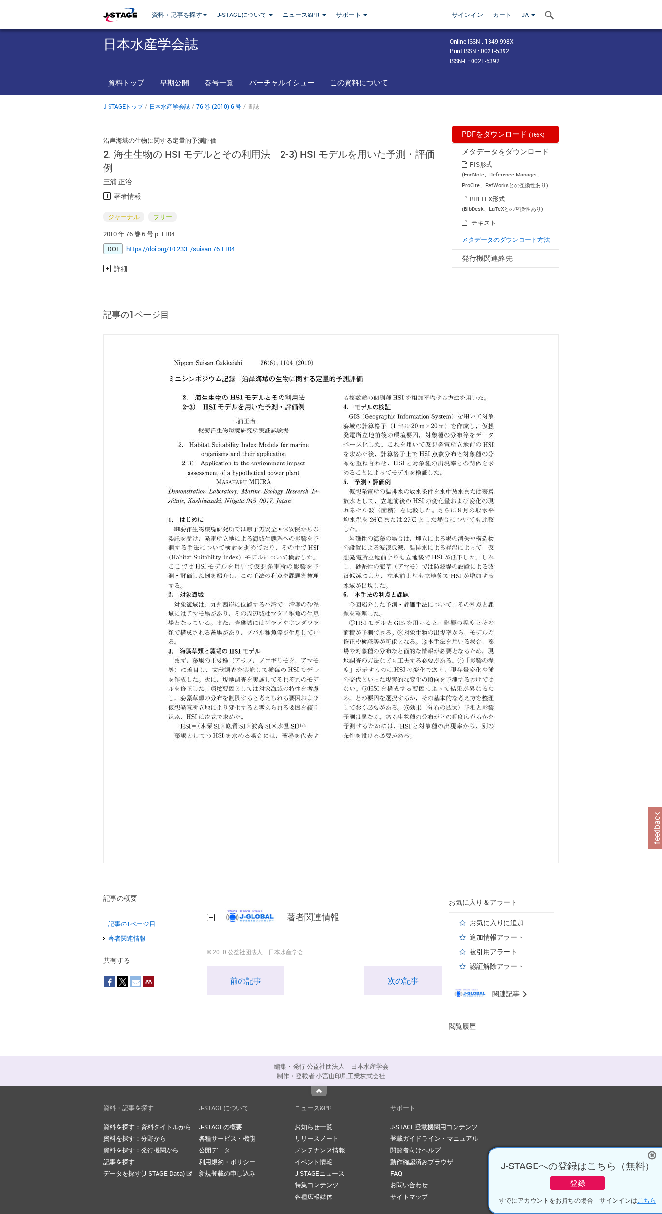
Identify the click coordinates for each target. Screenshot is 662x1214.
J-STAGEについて (242, 14)
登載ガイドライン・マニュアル (434, 1138)
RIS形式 (481, 164)
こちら (646, 1200)
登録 (577, 1183)
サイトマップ (409, 1196)
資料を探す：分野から (134, 1138)
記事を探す (119, 1161)
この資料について (359, 82)
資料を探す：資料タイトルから (147, 1126)
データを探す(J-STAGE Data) (144, 1173)
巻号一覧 (219, 82)
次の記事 (403, 980)
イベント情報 (313, 1161)
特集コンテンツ (317, 1185)
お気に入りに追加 (497, 922)
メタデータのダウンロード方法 (506, 239)
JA (525, 14)
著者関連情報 (127, 938)
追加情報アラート (497, 937)
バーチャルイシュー (282, 82)
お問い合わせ (409, 1185)
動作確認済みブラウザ (421, 1161)
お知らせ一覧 (313, 1126)
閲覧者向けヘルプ (415, 1150)
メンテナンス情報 (320, 1150)
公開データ (214, 1150)
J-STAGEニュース (320, 1173)
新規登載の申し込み (227, 1173)
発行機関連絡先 (487, 258)
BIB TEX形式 (487, 198)
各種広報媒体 (313, 1196)
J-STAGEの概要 (220, 1126)
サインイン (467, 14)
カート (502, 14)
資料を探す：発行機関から (141, 1150)
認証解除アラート (497, 966)
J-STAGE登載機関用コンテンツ (434, 1126)
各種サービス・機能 (227, 1138)
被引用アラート (493, 951)
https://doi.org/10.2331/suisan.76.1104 (180, 248)
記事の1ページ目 (132, 923)
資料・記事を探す (177, 14)
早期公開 (174, 82)
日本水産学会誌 (169, 106)
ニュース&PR (302, 14)
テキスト (483, 222)
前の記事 (245, 980)
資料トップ (126, 82)
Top (319, 1091)
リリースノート (317, 1138)
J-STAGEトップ (123, 106)
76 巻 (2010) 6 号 (218, 106)
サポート (349, 14)
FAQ (396, 1173)
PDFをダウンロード (503, 134)
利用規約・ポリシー (227, 1161)
